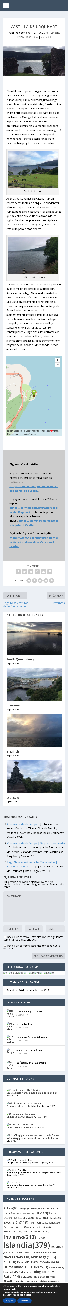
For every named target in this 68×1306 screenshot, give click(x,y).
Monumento (39, 1252)
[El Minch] (34, 730)
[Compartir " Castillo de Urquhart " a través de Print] (50, 572)
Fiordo (34, 1222)
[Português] (46, 972)
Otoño (9, 1262)
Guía (26, 1231)
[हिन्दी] (36, 972)
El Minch (13, 751)
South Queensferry (20, 659)
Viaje (44, 1281)
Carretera (34, 1208)
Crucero (10, 1217)
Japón (8, 1252)
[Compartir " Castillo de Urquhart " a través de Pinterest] (37, 572)
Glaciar (32, 1227)
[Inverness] (34, 684)
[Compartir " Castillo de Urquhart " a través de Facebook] (18, 572)
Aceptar (9, 1300)
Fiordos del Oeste (15, 1227)
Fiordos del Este (50, 1222)
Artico (10, 1208)
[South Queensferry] (34, 638)
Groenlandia (12, 1231)
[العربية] (6, 972)
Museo (54, 1252)
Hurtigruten (40, 1231)
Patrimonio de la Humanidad (31, 1264)
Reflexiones (56, 1267)
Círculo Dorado (26, 1218)
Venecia (33, 1281)
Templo (38, 1276)
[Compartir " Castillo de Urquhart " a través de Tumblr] (31, 572)
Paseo (23, 1262)
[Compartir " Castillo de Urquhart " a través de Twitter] (24, 572)
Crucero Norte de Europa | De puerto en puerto (36, 843)
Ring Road (44, 1272)
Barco (23, 1208)
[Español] (51, 972)
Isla (41, 1238)
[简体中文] (13, 972)
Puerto (40, 1267)
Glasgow (13, 797)
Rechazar (24, 1300)
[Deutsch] (31, 972)
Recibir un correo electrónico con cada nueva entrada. (31, 947)
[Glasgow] (34, 776)
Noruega (43, 1257)
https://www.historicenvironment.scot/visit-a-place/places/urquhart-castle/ (33, 542)
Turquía (21, 1281)
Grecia (45, 1227)
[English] (21, 972)
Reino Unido (24, 37)
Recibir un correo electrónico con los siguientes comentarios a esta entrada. (33, 938)
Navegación (16, 1257)
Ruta (11, 1276)
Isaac (28, 32)
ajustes (27, 1294)
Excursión (15, 1222)
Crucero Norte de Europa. (22, 824)
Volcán (54, 1281)
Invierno (19, 1236)
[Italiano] (41, 972)
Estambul (56, 1218)
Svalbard (26, 1277)
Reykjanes (25, 1271)
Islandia (26, 1245)
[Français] (26, 972)
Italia (57, 1247)
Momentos (23, 1252)
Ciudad (45, 1213)
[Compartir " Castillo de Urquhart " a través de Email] (43, 572)
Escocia (55, 32)
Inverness (14, 705)
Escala (42, 1218)
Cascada (28, 1213)
